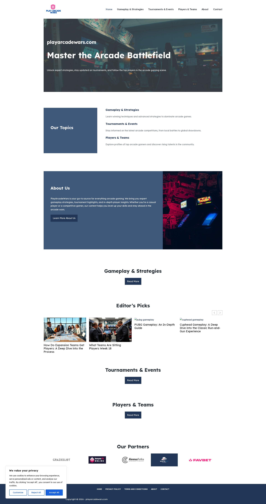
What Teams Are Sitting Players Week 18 (105, 346)
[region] (36, 482)
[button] (220, 312)
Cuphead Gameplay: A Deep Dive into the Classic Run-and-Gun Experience (200, 328)
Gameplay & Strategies (130, 9)
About (205, 9)
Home (109, 9)
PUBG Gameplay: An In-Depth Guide (154, 326)
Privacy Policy (113, 489)
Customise (18, 492)
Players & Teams (187, 9)
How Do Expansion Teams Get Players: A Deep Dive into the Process (64, 348)
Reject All (36, 492)
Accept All (54, 492)
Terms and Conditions (136, 489)
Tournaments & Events (161, 9)
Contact (217, 9)
